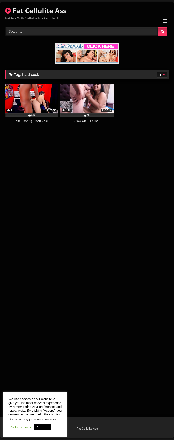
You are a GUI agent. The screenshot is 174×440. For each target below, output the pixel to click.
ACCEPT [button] (42, 427)
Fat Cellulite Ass (38, 10)
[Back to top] (161, 427)
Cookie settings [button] (20, 427)
